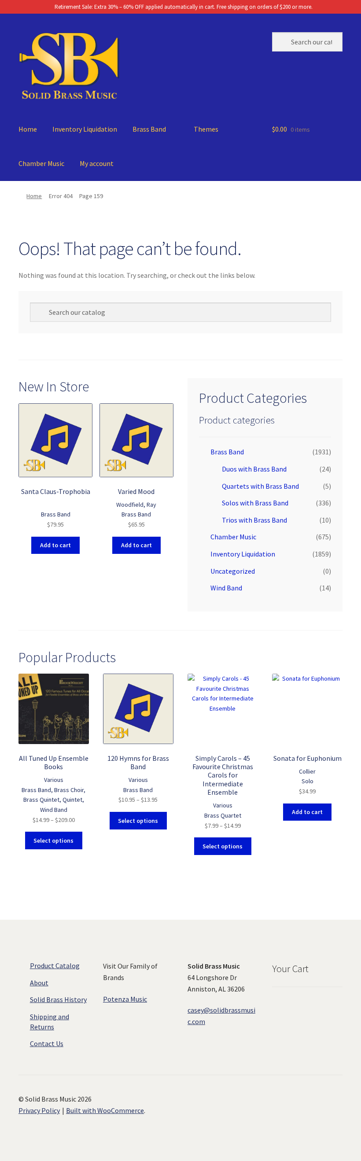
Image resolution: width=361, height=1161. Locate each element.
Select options (53, 840)
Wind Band (226, 587)
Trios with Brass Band (254, 520)
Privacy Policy (39, 1110)
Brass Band (149, 129)
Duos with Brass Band (254, 468)
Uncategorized (232, 571)
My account (97, 163)
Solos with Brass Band (255, 502)
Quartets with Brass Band (260, 486)
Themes (206, 129)
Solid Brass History (58, 999)
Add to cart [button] (55, 545)
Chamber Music (41, 163)
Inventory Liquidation (84, 129)
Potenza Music (125, 999)
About (39, 982)
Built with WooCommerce (105, 1110)
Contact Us (46, 1043)
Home (27, 129)
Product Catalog (55, 965)
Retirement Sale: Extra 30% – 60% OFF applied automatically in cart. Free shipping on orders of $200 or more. (183, 7)
